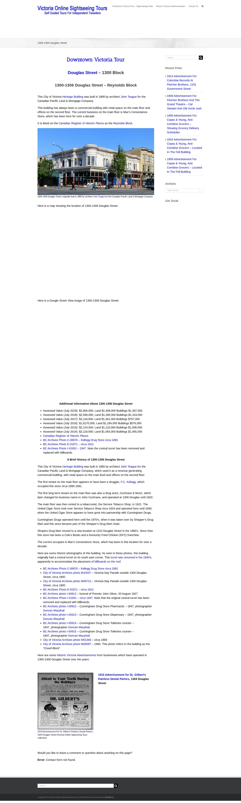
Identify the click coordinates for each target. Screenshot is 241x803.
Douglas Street (82, 72)
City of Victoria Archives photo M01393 (67, 639)
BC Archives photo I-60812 (59, 593)
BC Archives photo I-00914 (59, 623)
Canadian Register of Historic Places (81, 123)
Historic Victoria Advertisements (76, 655)
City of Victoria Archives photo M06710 (67, 581)
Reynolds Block (122, 123)
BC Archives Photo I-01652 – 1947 (64, 448)
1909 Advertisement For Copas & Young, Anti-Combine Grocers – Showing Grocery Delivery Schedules (183, 124)
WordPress (109, 797)
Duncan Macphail (53, 610)
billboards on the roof (108, 561)
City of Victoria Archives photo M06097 (67, 644)
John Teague (129, 96)
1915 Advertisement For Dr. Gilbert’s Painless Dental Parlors (65, 731)
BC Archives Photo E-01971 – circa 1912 (68, 444)
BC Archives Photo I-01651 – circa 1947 (68, 597)
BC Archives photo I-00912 (59, 606)
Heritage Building (72, 96)
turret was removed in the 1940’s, (131, 557)
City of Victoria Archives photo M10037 (67, 572)
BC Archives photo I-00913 (59, 614)
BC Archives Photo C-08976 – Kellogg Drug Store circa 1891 (80, 440)
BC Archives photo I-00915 (59, 631)
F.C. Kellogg (128, 481)
